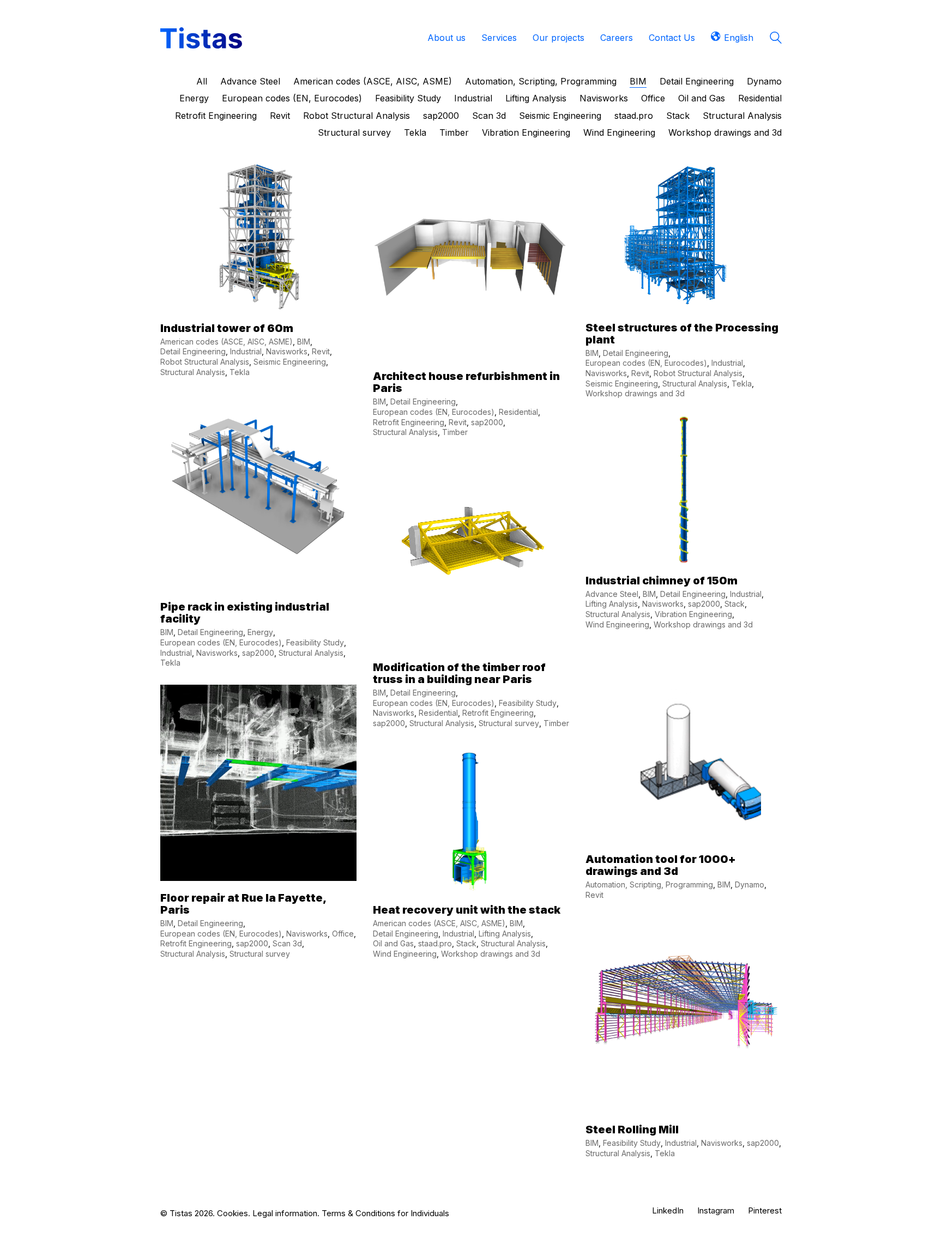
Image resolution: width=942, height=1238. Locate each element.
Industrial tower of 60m (226, 328)
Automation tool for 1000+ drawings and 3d (660, 865)
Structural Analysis (742, 115)
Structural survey (354, 132)
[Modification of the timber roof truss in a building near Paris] (471, 552)
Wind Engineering (619, 132)
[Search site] (776, 39)
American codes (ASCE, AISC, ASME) (372, 81)
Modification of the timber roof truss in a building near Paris (459, 673)
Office (653, 98)
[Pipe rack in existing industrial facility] (258, 492)
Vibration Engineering (526, 132)
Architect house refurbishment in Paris (466, 382)
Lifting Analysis (535, 98)
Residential (760, 98)
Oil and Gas (701, 98)
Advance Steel (250, 81)
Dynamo (764, 81)
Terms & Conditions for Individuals (385, 1213)
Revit (280, 115)
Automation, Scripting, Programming (541, 81)
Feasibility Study (408, 98)
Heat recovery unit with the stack (466, 910)
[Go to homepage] (201, 38)
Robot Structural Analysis (356, 115)
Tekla (415, 132)
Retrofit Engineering (216, 115)
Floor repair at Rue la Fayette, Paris (243, 904)
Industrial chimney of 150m (661, 581)
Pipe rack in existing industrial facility (244, 613)
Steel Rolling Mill (632, 1130)
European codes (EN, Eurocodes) (292, 98)
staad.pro (633, 115)
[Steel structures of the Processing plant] (683, 237)
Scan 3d (489, 115)
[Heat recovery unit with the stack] (471, 819)
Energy (194, 98)
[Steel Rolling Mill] (683, 1014)
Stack (678, 115)
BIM (638, 81)
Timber (454, 132)
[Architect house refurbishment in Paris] (471, 261)
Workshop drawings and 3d (725, 132)
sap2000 (441, 115)
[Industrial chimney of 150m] (683, 489)
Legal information (284, 1213)
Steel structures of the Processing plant (681, 334)
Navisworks (603, 98)
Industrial (473, 98)
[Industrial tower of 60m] (258, 237)
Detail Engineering (697, 81)
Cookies (232, 1213)
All (201, 81)
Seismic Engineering (560, 115)
